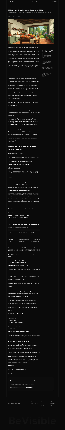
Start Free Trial (29, 387)
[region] (24, 236)
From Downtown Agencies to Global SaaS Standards (48, 54)
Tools (41, 403)
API (41, 407)
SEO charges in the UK (16, 140)
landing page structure (24, 326)
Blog (41, 410)
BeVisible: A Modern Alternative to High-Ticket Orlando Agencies (47, 65)
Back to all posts (12, 392)
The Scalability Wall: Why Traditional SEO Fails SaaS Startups (46, 62)
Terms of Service (52, 403)
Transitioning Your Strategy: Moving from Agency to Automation (47, 74)
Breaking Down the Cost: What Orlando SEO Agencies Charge (47, 60)
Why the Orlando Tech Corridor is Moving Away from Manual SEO (48, 56)
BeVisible (24, 184)
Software (42, 405)
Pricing (33, 1)
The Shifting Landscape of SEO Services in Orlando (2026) (47, 51)
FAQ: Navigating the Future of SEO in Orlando (47, 77)
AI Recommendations (44, 408)
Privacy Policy (52, 405)
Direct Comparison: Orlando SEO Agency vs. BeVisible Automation (47, 68)
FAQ (36, 1)
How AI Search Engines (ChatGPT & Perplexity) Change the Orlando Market (47, 70)
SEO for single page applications (14, 203)
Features (29, 1)
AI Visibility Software (34, 403)
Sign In (54, 1)
